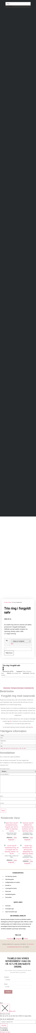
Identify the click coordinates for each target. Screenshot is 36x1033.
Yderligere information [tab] (17, 688)
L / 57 (19, 748)
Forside (6, 602)
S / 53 (12, 748)
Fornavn (6, 977)
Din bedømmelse (5, 768)
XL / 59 (24, 748)
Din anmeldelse (4, 774)
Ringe (9, 602)
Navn (1, 796)
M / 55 (16, 748)
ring (13, 673)
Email (5, 984)
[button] (18, 668)
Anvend (3, 1025)
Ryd (12, 643)
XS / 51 (8, 748)
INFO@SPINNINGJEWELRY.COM (14, 946)
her (11, 721)
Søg (18, 1)
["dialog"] (18, 1017)
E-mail (2, 803)
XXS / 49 (3, 748)
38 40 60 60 (31, 944)
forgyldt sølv (17, 673)
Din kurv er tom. (5, 1032)
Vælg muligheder (12, 838)
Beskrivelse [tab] (6, 688)
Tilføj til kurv (9, 653)
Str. (7, 640)
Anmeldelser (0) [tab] (29, 688)
